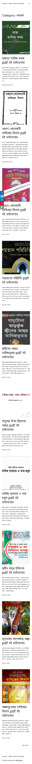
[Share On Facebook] (2, 193)
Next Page (26, 745)
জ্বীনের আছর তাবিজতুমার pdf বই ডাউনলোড (14, 352)
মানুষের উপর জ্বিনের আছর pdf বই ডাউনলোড (14, 425)
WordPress (19, 760)
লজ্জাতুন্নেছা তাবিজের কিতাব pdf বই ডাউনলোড (14, 711)
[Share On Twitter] (2, 196)
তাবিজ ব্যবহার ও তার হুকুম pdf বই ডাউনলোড (14, 497)
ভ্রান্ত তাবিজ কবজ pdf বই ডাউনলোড (13, 60)
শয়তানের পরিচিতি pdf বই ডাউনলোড (15, 280)
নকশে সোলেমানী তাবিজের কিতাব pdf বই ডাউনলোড (14, 133)
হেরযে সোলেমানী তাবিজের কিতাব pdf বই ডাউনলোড (14, 209)
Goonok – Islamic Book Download (13, 3)
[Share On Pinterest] (2, 203)
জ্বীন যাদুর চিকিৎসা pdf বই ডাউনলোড (13, 570)
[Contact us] (2, 207)
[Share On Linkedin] (2, 200)
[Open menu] (29, 3)
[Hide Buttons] (1, 210)
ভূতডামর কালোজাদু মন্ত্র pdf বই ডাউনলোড (15, 641)
